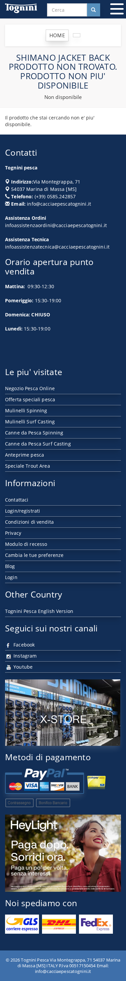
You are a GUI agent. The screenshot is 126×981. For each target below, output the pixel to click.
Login (11, 577)
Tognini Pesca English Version (39, 611)
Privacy (13, 533)
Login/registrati (22, 511)
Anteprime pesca (24, 455)
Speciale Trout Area (27, 466)
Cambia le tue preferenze (34, 555)
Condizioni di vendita (29, 522)
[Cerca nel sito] (93, 9)
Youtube (22, 667)
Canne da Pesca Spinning (34, 432)
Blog (10, 566)
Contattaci (16, 500)
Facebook (23, 644)
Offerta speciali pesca (30, 399)
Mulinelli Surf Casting (30, 421)
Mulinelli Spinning (26, 410)
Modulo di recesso (26, 544)
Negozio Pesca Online (30, 388)
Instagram (24, 656)
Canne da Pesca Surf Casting (38, 444)
